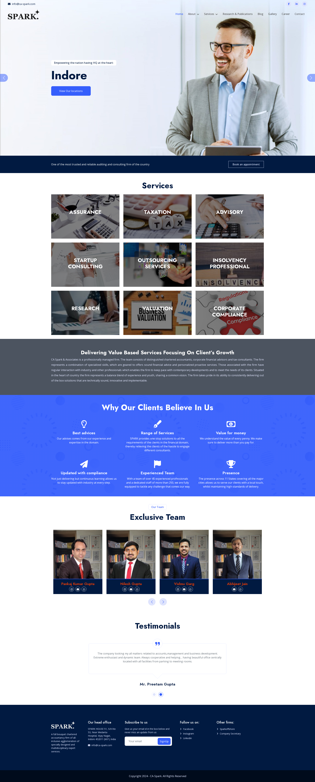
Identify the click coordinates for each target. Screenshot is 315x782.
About (192, 14)
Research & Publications (238, 14)
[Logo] (24, 14)
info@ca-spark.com (23, 4)
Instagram (188, 733)
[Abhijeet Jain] (184, 554)
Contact (300, 14)
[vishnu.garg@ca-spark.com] (131, 589)
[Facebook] (288, 4)
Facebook (188, 729)
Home (179, 14)
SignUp (164, 741)
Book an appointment (246, 164)
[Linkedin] (296, 4)
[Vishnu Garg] (131, 554)
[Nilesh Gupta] (77, 554)
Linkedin (187, 738)
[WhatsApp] (84, 589)
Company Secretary (230, 733)
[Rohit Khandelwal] (237, 554)
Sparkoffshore (227, 729)
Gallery (272, 14)
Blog (260, 14)
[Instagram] (304, 4)
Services (209, 14)
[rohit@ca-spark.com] (237, 589)
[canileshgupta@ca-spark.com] (77, 589)
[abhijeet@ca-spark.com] (181, 589)
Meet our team (68, 88)
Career (286, 14)
